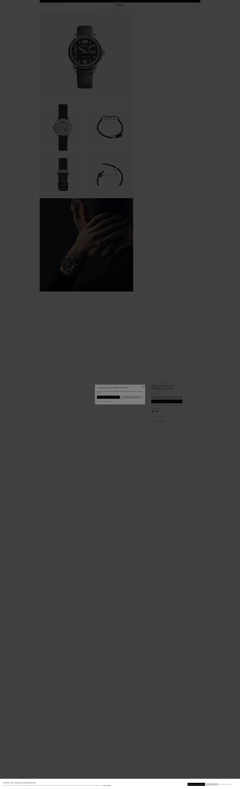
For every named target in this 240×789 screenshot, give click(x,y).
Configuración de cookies (225, 784)
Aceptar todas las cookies (196, 784)
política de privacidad (107, 785)
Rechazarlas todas (212, 784)
